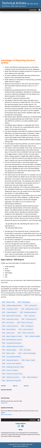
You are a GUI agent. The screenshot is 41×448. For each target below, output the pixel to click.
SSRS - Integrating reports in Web (13, 367)
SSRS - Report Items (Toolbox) (11, 316)
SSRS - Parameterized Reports (11, 343)
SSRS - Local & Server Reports (11, 363)
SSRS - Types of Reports (30, 377)
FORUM (3, 386)
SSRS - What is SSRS (8, 302)
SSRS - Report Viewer (28, 360)
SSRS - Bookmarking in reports (12, 339)
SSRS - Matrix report (8, 353)
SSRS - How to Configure (10, 370)
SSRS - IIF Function (8, 322)
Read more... (4, 403)
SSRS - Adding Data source (29, 309)
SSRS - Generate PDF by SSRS (11, 380)
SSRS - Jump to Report (26, 329)
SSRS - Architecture (31, 305)
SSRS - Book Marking (9, 329)
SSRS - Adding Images (9, 350)
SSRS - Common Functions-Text (12, 374)
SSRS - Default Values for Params (12, 346)
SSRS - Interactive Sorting (10, 319)
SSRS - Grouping (29, 316)
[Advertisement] (20, 35)
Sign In (15, 386)
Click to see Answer (6, 414)
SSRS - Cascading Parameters (11, 357)
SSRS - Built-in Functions (25, 322)
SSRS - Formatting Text (28, 319)
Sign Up (26, 386)
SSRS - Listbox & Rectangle (26, 353)
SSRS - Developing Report (28, 312)
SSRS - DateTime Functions (10, 377)
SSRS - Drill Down (25, 350)
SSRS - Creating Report (9, 312)
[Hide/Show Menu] (34, 10)
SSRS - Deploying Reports (10, 360)
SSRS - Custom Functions (10, 326)
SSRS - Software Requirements (12, 305)
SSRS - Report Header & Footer (12, 336)
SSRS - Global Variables (32, 336)
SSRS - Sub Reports (27, 326)
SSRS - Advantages (24, 302)
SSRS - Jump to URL (8, 333)
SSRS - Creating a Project (10, 309)
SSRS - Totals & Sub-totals (26, 333)
